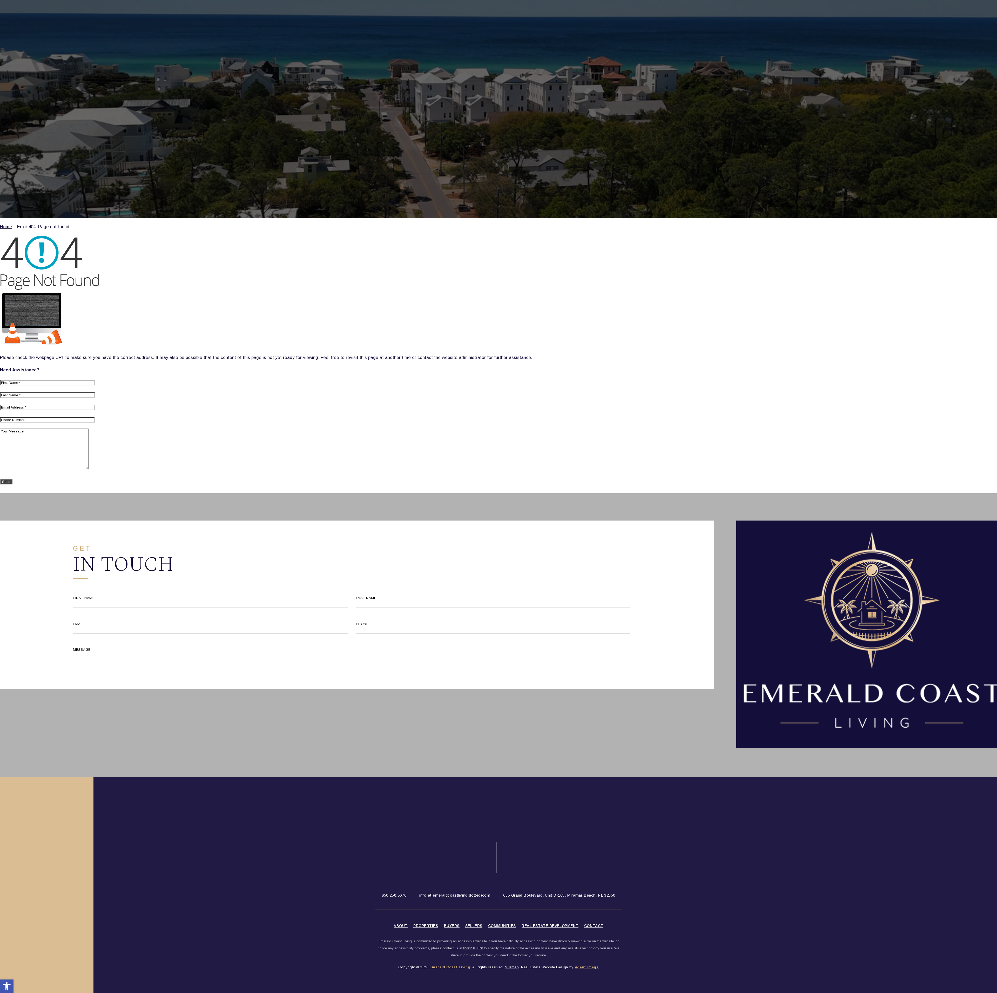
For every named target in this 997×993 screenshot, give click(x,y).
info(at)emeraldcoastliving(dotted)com (454, 895)
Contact (593, 926)
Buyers (452, 926)
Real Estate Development (550, 926)
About (401, 926)
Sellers (473, 926)
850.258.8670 (394, 895)
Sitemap (512, 967)
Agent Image (587, 967)
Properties (425, 926)
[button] (7, 986)
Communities (502, 926)
